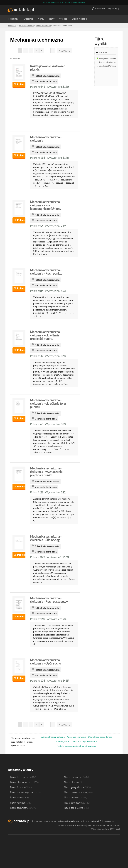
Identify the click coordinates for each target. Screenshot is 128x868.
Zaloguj (115, 8)
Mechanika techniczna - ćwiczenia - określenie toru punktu (48, 403)
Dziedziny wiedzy (20, 770)
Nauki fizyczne (18, 787)
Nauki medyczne (19, 797)
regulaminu (74, 821)
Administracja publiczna (53, 737)
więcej (82, 2)
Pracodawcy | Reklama (84, 825)
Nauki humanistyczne (21, 792)
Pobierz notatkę (21, 84)
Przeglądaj (13, 18)
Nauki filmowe (71, 782)
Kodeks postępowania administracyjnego (76, 746)
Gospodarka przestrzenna (84, 741)
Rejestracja (100, 8)
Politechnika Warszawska (111, 62)
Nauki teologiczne (73, 807)
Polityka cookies (107, 821)
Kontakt (116, 825)
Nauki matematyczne (75, 792)
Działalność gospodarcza (100, 737)
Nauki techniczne (19, 807)
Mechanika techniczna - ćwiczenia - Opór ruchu (46, 661)
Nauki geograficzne (74, 787)
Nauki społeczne (73, 802)
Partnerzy (107, 825)
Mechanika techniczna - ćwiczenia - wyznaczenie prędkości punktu (46, 472)
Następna (64, 50)
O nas (99, 825)
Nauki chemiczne (73, 777)
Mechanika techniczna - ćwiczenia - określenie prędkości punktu (46, 335)
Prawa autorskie (66, 825)
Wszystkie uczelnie (109, 58)
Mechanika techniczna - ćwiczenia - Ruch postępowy (49, 599)
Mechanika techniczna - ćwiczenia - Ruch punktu (46, 271)
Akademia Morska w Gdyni (112, 66)
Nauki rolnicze (17, 802)
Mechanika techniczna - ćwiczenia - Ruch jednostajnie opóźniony (46, 205)
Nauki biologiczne (19, 777)
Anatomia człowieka (76, 737)
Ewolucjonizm (63, 741)
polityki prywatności (90, 821)
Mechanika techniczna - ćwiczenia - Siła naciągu (46, 538)
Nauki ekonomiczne (20, 782)
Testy (51, 18)
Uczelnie (28, 18)
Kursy (41, 18)
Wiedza (63, 18)
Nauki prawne (71, 797)
